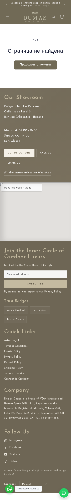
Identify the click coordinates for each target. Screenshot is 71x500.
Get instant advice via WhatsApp (30, 173)
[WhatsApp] (64, 493)
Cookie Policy (12, 351)
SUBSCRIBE (35, 284)
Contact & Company (16, 379)
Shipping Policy (13, 368)
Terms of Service (14, 373)
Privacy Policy (12, 357)
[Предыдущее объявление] (7, 4)
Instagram (15, 440)
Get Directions (19, 153)
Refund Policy (12, 362)
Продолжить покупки (35, 64)
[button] (7, 16)
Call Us (46, 153)
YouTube (14, 454)
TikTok (13, 461)
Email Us (14, 163)
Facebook (15, 447)
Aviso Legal (11, 340)
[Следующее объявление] (64, 4)
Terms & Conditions (16, 346)
